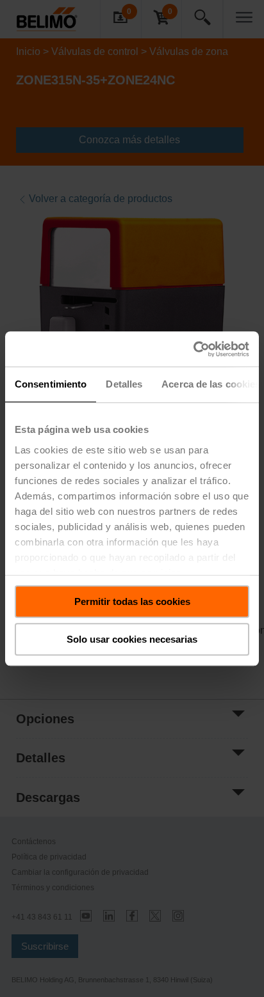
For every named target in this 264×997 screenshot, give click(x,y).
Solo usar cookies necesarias (132, 639)
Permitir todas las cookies (132, 601)
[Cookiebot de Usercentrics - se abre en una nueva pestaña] (193, 349)
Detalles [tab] (124, 384)
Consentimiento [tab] (51, 384)
